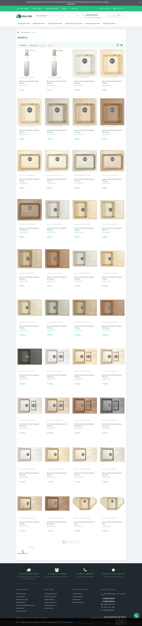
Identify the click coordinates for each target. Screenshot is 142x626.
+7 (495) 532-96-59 (109, 598)
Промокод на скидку (52, 8)
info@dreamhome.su (109, 604)
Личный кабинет (77, 593)
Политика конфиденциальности (25, 605)
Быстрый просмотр (29, 62)
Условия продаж (21, 602)
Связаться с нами (21, 611)
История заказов (77, 596)
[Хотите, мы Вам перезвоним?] (136, 615)
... (118, 23)
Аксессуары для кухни (92, 23)
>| (78, 542)
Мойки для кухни (39, 23)
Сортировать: (23, 45)
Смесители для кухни (55, 23)
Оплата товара (37, 8)
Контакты (74, 8)
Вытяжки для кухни (50, 596)
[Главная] (18, 32)
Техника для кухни (23, 23)
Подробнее (71, 4)
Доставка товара (22, 8)
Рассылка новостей (78, 602)
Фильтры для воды (109, 23)
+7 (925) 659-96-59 (109, 601)
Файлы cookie (20, 608)
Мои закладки (77, 599)
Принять (121, 622)
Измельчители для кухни (73, 23)
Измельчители (49, 608)
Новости (65, 8)
